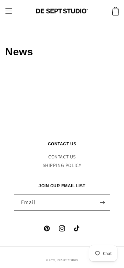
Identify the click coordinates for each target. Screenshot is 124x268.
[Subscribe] (102, 202)
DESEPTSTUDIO (68, 260)
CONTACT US (62, 157)
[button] (8, 11)
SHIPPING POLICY (62, 165)
